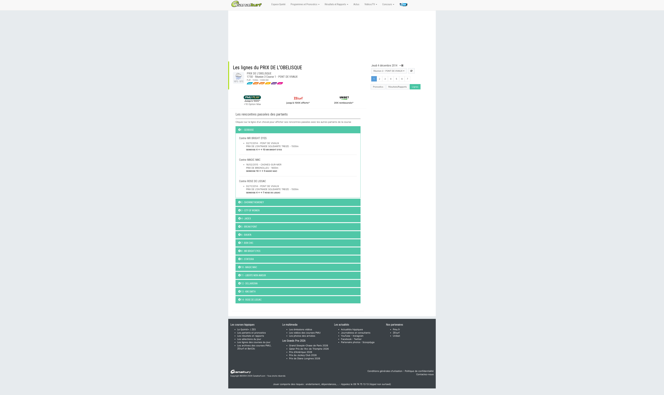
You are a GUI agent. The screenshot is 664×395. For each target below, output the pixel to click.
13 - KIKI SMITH (248, 291)
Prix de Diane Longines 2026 (304, 358)
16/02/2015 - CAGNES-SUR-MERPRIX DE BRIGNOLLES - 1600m (263, 167)
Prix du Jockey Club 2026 (303, 355)
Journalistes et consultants (355, 332)
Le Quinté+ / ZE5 (246, 329)
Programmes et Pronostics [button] (304, 4)
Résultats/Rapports (397, 86)
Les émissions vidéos (300, 329)
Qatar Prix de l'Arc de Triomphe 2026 (309, 348)
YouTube (345, 335)
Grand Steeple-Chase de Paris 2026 (308, 345)
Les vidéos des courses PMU (305, 332)
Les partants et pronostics (251, 332)
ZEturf (396, 332)
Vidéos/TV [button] (370, 4)
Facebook (346, 339)
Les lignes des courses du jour (253, 342)
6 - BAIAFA (246, 234)
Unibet (396, 335)
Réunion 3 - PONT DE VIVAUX (388, 71)
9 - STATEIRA (247, 259)
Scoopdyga (368, 342)
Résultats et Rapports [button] (336, 4)
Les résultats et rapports (250, 335)
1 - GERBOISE (247, 129)
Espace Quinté (278, 4)
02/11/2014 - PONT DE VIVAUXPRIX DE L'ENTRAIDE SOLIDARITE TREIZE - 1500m (272, 146)
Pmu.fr (396, 329)
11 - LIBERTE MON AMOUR (253, 275)
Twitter (358, 339)
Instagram (358, 335)
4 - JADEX (246, 218)
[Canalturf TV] (403, 5)
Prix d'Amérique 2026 (300, 352)
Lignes (415, 86)
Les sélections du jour (249, 339)
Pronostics (378, 86)
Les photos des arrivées (302, 335)
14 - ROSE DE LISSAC (251, 299)
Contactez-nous (425, 374)
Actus (356, 4)
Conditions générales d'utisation (384, 371)
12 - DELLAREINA (249, 283)
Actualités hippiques (352, 329)
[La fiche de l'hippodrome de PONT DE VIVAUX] (411, 71)
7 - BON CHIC (247, 243)
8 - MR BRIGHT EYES (250, 251)
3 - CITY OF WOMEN (250, 210)
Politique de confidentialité (419, 371)
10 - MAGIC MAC (249, 267)
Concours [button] (387, 4)
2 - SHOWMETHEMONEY (252, 202)
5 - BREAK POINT (249, 226)
